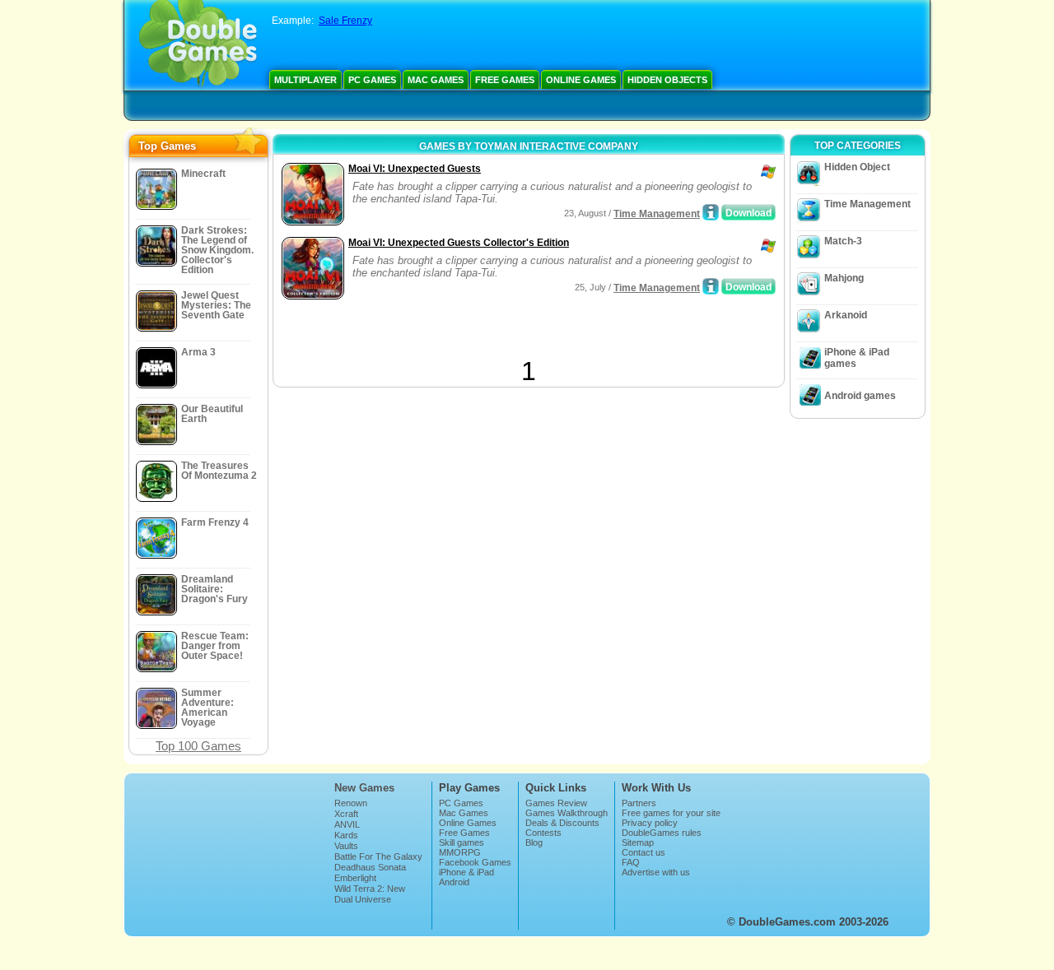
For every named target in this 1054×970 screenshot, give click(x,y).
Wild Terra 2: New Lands (369, 893)
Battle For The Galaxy (378, 856)
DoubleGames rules (662, 833)
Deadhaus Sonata (370, 867)
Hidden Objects (667, 80)
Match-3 (843, 241)
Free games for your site (671, 813)
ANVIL (347, 824)
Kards (346, 835)
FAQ (631, 862)
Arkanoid (845, 315)
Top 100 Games (198, 746)
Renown (350, 803)
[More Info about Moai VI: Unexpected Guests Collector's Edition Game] (710, 286)
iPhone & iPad (466, 872)
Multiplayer (305, 80)
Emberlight (355, 878)
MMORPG (460, 852)
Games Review (556, 803)
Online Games (581, 80)
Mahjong (844, 278)
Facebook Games (475, 862)
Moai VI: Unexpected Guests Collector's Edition (458, 242)
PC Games (372, 80)
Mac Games (436, 80)
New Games (364, 788)
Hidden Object (857, 167)
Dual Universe (362, 899)
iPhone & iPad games (856, 357)
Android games (860, 395)
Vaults (346, 846)
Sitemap (638, 842)
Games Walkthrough (566, 813)
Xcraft (346, 814)
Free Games (504, 80)
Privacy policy (650, 823)
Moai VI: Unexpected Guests (414, 168)
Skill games (461, 842)
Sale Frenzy (345, 20)
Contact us (643, 852)
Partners (639, 803)
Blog (534, 842)
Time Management (656, 214)
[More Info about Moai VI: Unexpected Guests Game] (710, 212)
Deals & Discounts (562, 823)
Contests (543, 833)
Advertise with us (656, 872)
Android (454, 882)
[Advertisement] (470, 331)
